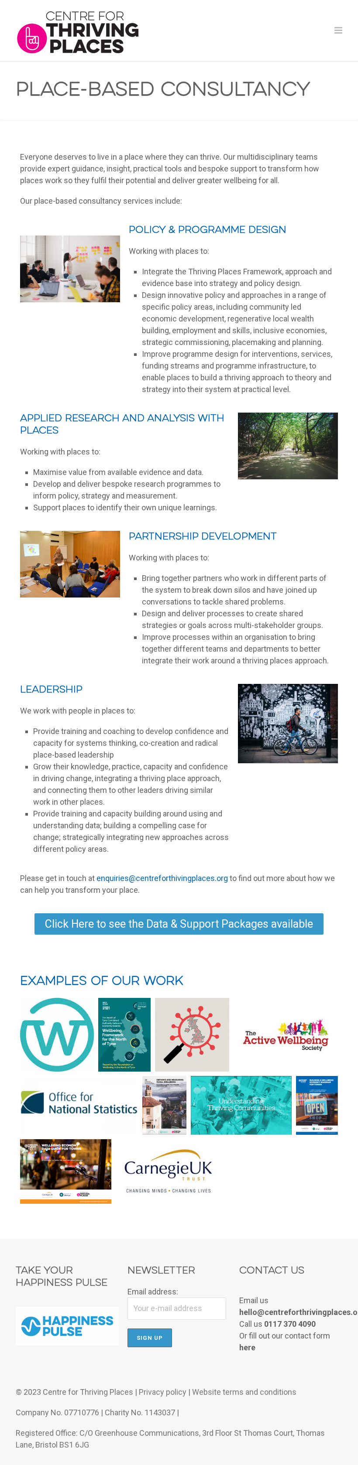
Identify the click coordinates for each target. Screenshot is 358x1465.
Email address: (152, 1291)
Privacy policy (162, 1392)
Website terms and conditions (244, 1392)
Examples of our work (101, 981)
